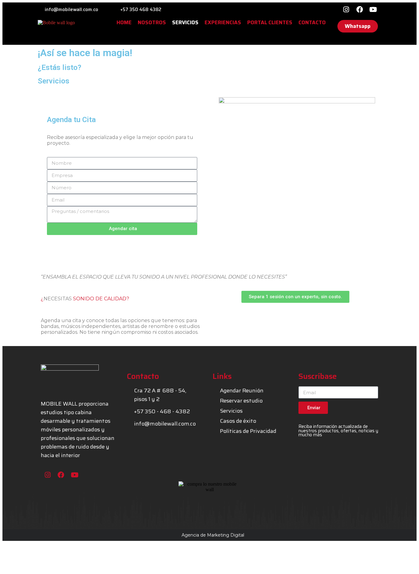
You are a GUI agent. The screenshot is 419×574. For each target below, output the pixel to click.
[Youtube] (373, 9)
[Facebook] (360, 9)
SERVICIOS (185, 22)
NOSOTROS (152, 22)
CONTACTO (312, 22)
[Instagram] (346, 9)
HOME (124, 22)
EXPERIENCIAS (223, 22)
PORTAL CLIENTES (269, 22)
